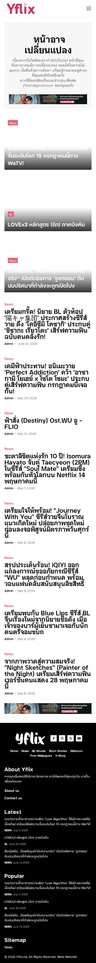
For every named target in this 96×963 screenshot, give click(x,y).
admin (8, 343)
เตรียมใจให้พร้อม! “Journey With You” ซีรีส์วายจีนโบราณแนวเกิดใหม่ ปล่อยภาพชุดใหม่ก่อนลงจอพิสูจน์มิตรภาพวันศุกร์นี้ (46, 522)
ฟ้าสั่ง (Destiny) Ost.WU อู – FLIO (43, 423)
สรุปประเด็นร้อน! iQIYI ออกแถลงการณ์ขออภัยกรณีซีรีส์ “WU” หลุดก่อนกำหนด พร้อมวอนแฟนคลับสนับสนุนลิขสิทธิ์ (44, 574)
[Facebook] (53, 738)
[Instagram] (62, 738)
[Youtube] (79, 738)
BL (11, 214)
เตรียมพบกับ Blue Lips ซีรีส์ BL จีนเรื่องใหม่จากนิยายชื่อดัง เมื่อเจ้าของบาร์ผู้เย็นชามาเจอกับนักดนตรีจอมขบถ (47, 622)
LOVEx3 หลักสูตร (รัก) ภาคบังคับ (26, 837)
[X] (70, 738)
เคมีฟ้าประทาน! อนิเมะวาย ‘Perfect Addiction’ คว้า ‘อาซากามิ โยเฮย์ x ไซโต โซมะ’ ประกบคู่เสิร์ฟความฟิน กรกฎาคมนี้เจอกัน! (46, 378)
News (13, 123)
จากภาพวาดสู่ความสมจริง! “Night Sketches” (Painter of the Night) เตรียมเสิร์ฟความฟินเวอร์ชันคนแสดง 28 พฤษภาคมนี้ (47, 673)
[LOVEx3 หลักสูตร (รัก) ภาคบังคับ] (48, 202)
